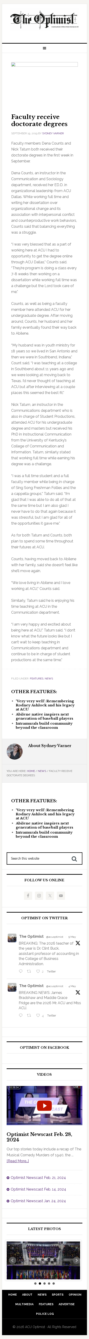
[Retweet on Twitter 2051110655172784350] (30, 1015)
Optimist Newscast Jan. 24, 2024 (38, 1201)
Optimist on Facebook (44, 1048)
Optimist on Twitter (44, 918)
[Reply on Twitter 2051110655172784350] (22, 1015)
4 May (72, 986)
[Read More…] (18, 1161)
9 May (72, 936)
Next (76, 1260)
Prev (12, 1260)
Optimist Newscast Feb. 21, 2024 (38, 1177)
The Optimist (31, 936)
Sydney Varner (53, 133)
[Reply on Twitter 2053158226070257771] (22, 971)
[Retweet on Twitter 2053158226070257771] (30, 971)
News (49, 678)
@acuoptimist (54, 936)
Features (36, 678)
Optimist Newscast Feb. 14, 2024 (38, 1189)
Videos (44, 1075)
